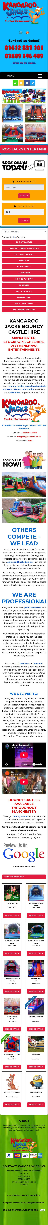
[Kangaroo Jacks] (24, 13)
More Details (12, 915)
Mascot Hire (24, 273)
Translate (21, 237)
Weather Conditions (30, 1195)
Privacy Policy (13, 1195)
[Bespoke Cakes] (12, 893)
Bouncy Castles (24, 242)
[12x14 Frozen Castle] (36, 893)
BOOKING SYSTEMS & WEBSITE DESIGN (21, 1210)
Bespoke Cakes (24, 297)
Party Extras (24, 267)
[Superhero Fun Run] (36, 1006)
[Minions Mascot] (36, 1082)
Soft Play (24, 260)
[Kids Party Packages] (12, 1082)
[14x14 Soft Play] (12, 1006)
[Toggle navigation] (40, 76)
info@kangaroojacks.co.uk (24, 1182)
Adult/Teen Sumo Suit (24, 310)
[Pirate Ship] (36, 1044)
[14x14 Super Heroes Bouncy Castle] (36, 931)
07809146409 (24, 1179)
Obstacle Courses (24, 254)
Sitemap (24, 1184)
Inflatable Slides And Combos (24, 248)
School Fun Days (24, 279)
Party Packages (24, 291)
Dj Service (24, 285)
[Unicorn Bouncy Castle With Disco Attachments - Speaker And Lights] (12, 968)
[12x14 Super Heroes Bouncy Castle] (12, 1044)
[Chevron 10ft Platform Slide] (36, 968)
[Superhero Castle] (12, 931)
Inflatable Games (24, 304)
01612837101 (24, 1176)
